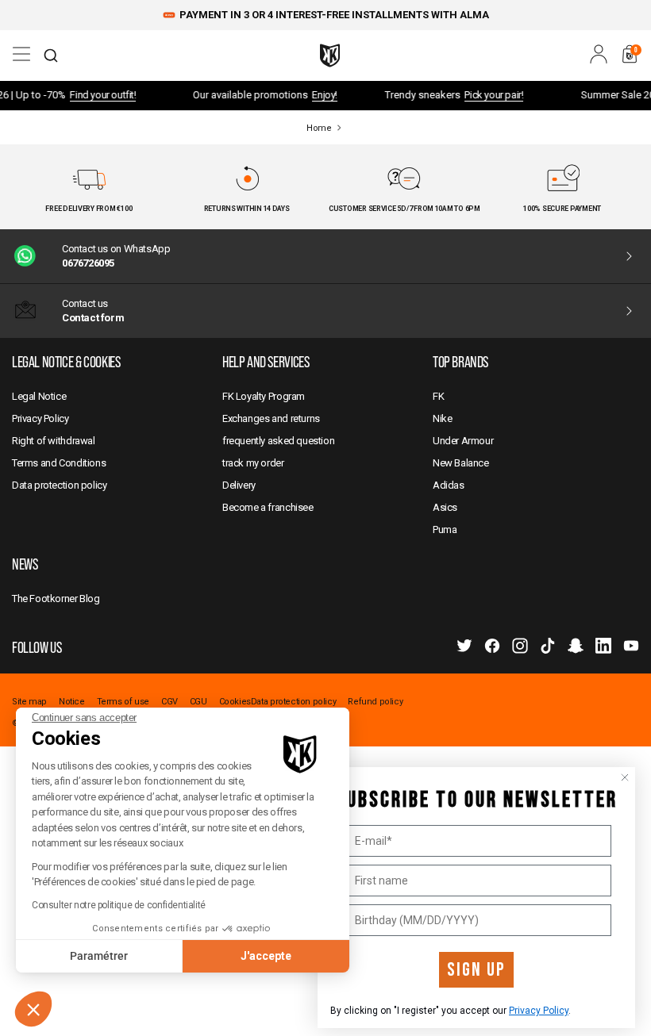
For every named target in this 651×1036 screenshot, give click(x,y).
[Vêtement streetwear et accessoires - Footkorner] (330, 55)
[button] (33, 1009)
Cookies (235, 702)
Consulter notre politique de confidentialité (119, 905)
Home (318, 128)
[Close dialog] (625, 777)
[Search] (51, 55)
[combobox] (51, 55)
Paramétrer (99, 956)
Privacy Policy (538, 1010)
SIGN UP (476, 969)
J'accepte (266, 956)
